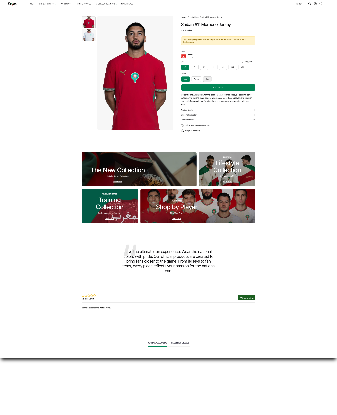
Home (183, 17)
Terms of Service (184, 381)
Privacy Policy (183, 376)
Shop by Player (193, 17)
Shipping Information (189, 115)
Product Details (187, 110)
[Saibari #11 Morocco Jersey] (89, 22)
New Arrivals (146, 393)
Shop (143, 372)
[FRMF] (12, 4)
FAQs (179, 372)
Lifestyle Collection (149, 389)
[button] (310, 4)
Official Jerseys (148, 376)
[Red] (183, 56)
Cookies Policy (183, 385)
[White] (190, 56)
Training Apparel (148, 385)
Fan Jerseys (146, 381)
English (299, 4)
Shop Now (117, 181)
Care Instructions (187, 120)
